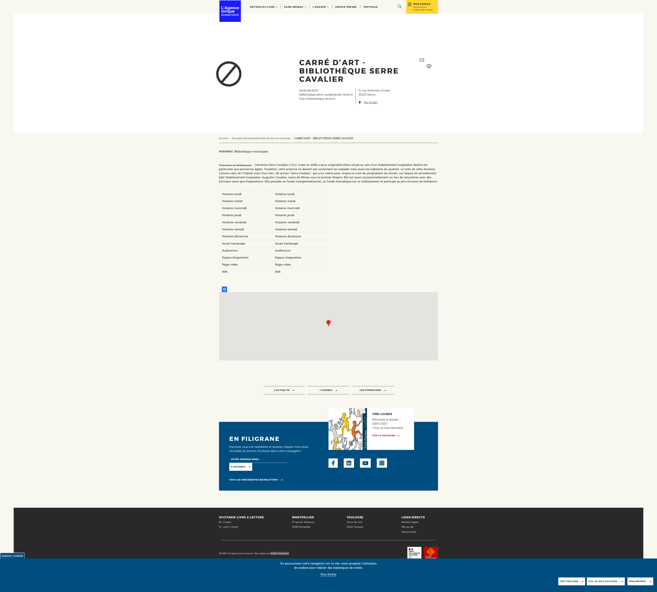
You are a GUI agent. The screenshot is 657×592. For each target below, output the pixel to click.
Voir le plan (371, 102)
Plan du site (408, 527)
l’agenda (326, 390)
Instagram (382, 463)
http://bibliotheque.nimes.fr (317, 98)
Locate (224, 289)
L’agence (320, 6)
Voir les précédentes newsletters (253, 479)
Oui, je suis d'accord (603, 581)
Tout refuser (569, 581)
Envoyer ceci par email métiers (429, 60)
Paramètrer (638, 581)
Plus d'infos (328, 574)
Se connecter (419, 7)
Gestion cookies (12, 555)
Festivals (371, 6)
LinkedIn (349, 463)
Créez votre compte (423, 10)
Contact (227, 522)
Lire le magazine (383, 435)
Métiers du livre (262, 6)
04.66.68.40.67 (309, 90)
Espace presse (346, 6)
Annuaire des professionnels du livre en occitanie (261, 138)
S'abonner (238, 466)
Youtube (365, 463)
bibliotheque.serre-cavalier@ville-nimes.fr (326, 94)
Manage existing (266, 466)
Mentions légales (410, 522)
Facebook (333, 463)
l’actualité (281, 390)
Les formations (370, 390)
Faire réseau (294, 6)
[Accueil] (230, 11)
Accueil (223, 138)
